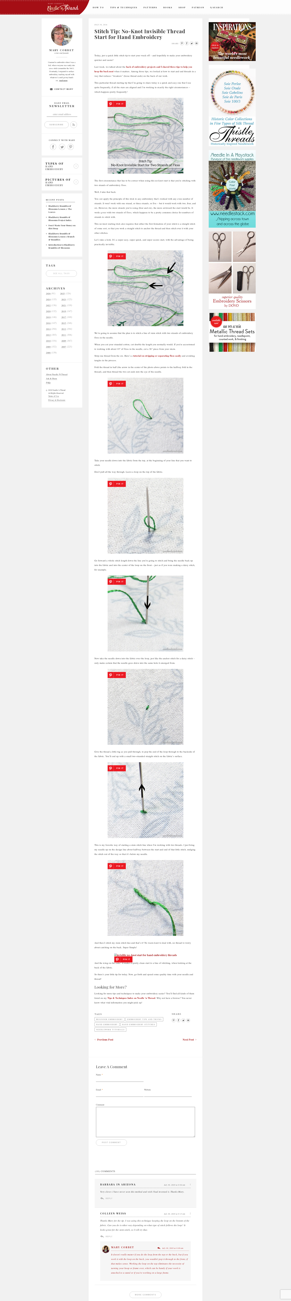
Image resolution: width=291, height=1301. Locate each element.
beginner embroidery (109, 1019)
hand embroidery (107, 1024)
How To (98, 7)
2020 (48, 311)
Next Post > (190, 1039)
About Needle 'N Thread (56, 374)
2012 (48, 335)
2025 (62, 293)
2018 (48, 317)
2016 (48, 323)
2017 (64, 317)
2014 (48, 329)
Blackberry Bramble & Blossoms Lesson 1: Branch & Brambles (61, 236)
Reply (109, 1198)
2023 (64, 299)
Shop (182, 7)
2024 (48, 299)
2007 (64, 347)
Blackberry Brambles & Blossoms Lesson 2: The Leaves (60, 209)
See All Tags (61, 273)
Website (147, 1089)
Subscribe (56, 125)
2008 (48, 347)
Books (167, 7)
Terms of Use (53, 396)
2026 (48, 293)
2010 (48, 341)
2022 (48, 305)
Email (98, 1089)
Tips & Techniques (123, 7)
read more (63, 80)
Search (218, 7)
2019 (64, 311)
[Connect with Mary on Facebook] (53, 147)
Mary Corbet (122, 1247)
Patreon (198, 7)
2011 (64, 335)
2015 (64, 323)
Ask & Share (51, 378)
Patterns (150, 7)
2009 (64, 341)
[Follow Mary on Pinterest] (71, 147)
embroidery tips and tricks (144, 1019)
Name (98, 1074)
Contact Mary (64, 89)
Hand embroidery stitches (138, 1024)
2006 (48, 353)
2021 (64, 305)
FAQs (48, 382)
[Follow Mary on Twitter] (62, 147)
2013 (64, 329)
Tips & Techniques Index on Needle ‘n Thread (131, 998)
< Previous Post (103, 1039)
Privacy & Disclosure (56, 400)
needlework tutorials (110, 1029)
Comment (100, 1104)
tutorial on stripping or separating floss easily (157, 355)
